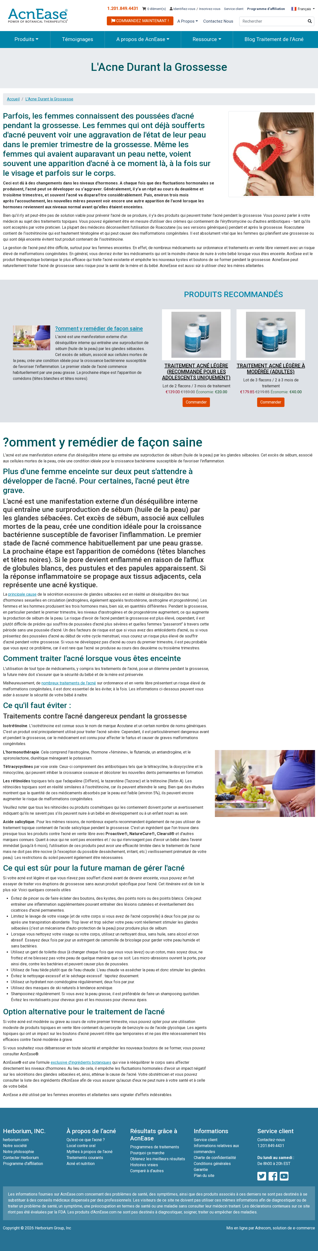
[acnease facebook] (273, 1176)
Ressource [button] (205, 39)
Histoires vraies (144, 1164)
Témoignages (77, 39)
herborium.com (16, 1139)
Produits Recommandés (233, 294)
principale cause (22, 594)
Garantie (201, 1169)
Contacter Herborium (21, 1157)
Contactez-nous (271, 1139)
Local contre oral (81, 1145)
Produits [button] (24, 39)
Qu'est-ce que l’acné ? (86, 1139)
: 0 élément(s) (156, 9)
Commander (196, 402)
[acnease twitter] (261, 1176)
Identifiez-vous (184, 9)
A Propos (186, 21)
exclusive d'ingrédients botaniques (81, 1062)
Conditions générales (212, 1163)
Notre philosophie (18, 1151)
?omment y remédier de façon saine (99, 328)
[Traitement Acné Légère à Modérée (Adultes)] (271, 334)
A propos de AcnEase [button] (140, 39)
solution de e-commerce (294, 1228)
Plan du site (204, 1175)
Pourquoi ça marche (147, 1153)
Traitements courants (85, 1157)
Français (304, 9)
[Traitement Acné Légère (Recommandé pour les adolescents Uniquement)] (196, 334)
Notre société (15, 1145)
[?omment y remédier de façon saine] (31, 337)
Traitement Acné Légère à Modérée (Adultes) (271, 369)
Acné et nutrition (81, 1163)
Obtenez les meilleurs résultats (157, 1159)
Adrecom (263, 1228)
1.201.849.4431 (122, 8)
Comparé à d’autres (147, 1170)
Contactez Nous (218, 21)
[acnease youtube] (284, 1176)
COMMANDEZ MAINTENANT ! (142, 20)
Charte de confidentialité (215, 1157)
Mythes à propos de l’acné (90, 1151)
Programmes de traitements (154, 1147)
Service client (233, 9)
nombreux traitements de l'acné (68, 683)
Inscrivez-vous (209, 9)
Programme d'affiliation (23, 1163)
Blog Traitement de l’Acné (274, 39)
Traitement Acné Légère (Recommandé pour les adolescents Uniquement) (196, 372)
